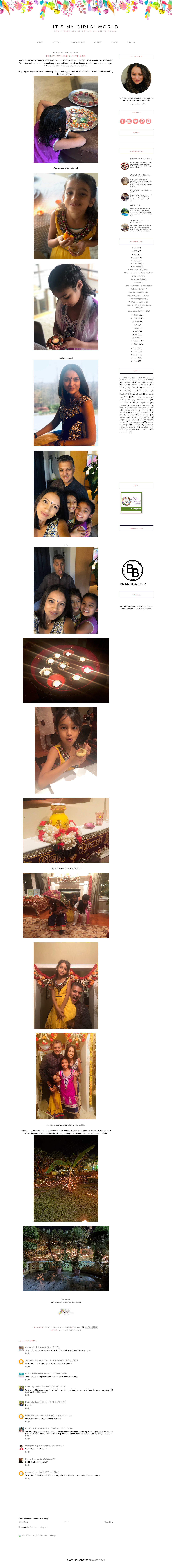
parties (133, 412)
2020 (136, 254)
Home (39, 42)
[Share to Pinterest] (96, 1327)
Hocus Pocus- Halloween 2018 (138, 311)
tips (126, 424)
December (137, 264)
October (137, 315)
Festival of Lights (77, 60)
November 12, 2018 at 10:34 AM (46, 1472)
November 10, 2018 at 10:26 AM (59, 1415)
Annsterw (29, 1472)
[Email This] (86, 1327)
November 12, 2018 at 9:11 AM (43, 1459)
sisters (133, 420)
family (127, 390)
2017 (135, 348)
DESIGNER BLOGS (97, 1560)
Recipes (98, 42)
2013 (135, 361)
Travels (114, 42)
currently (149, 382)
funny (139, 397)
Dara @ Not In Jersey (34, 1374)
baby (122, 380)
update (132, 427)
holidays (62, 1330)
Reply (27, 1353)
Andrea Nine (30, 1347)
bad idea (132, 380)
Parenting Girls (77, 42)
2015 (135, 355)
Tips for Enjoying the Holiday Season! (138, 286)
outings (145, 410)
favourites (125, 393)
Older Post (109, 1522)
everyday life (127, 387)
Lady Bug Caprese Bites (141, 159)
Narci (65, 1302)
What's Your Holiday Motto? (138, 270)
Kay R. (28, 1459)
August (137, 321)
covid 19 (140, 382)
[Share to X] (91, 1327)
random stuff (144, 415)
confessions (128, 382)
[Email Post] (82, 1327)
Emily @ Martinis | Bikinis (36, 1428)
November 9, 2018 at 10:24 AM (53, 1402)
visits (121, 429)
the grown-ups (136, 422)
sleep (141, 420)
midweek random (135, 407)
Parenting (123, 412)
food (140, 394)
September (137, 318)
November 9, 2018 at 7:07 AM (66, 1360)
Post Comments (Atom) (39, 1527)
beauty (140, 380)
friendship (149, 394)
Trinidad (122, 427)
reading (122, 417)
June (137, 328)
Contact (131, 42)
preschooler (145, 412)
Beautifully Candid (33, 1387)
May (136, 331)
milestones (148, 407)
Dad (125, 385)
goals (148, 397)
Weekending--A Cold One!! (138, 292)
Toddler (136, 424)
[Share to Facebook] (93, 1327)
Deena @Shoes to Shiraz (35, 1415)
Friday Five (135, 205)
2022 (136, 248)
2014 (135, 358)
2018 (135, 261)
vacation (144, 427)
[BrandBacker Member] (133, 586)
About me (56, 42)
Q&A (121, 415)
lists (141, 405)
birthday (149, 380)
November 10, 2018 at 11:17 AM (60, 1428)
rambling (130, 415)
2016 (135, 351)
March (137, 338)
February (137, 341)
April (137, 334)
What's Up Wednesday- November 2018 (138, 273)
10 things (123, 377)
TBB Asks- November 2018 (138, 302)
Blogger (147, 609)
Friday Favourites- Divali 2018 (138, 296)
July (137, 325)
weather (132, 429)
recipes (134, 417)
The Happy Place (138, 276)
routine (146, 417)
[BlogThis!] (88, 1327)
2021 (136, 251)
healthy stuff (142, 400)
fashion (146, 391)
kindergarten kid (143, 403)
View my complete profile (136, 104)
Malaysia (123, 408)
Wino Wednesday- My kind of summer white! (140, 175)
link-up (132, 405)
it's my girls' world (86, 26)
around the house (140, 377)
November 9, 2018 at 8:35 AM (55, 1374)
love (147, 405)
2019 (135, 258)
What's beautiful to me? (138, 289)
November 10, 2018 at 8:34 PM (52, 1446)
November (137, 267)
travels (147, 425)
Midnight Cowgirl (32, 1446)
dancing (134, 385)
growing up (125, 400)
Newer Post (23, 1522)
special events (74, 1330)
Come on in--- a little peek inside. (140, 221)
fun (126, 397)
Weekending (138, 283)
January (137, 344)
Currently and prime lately (138, 299)
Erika (59, 1302)
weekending (124, 432)
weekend (144, 429)
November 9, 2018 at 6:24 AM (48, 1347)
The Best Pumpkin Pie (138, 279)
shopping (123, 420)
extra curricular (148, 388)
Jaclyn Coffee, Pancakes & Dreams (39, 1360)
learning (123, 405)
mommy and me (131, 410)
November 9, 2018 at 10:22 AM (53, 1387)
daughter (144, 385)
